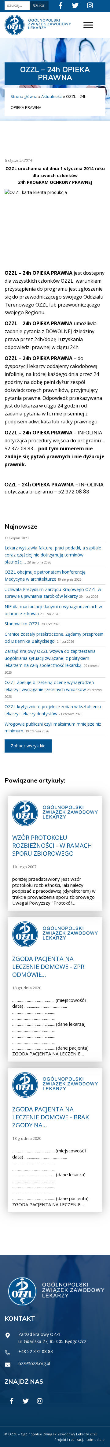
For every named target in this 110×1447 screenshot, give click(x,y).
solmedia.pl (95, 1439)
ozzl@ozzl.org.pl (34, 1363)
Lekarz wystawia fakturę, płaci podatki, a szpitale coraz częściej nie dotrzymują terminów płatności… (53, 554)
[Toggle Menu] (88, 25)
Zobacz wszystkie (28, 746)
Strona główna (24, 96)
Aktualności (51, 96)
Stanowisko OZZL (22, 624)
